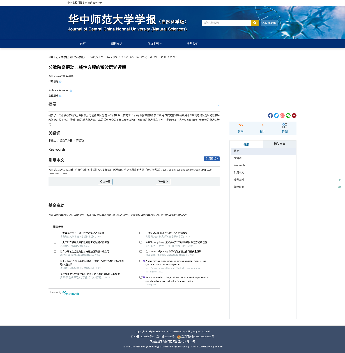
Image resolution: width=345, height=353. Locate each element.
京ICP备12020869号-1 (142, 336)
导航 (246, 144)
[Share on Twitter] (276, 115)
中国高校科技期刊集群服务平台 (85, 3)
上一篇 (106, 182)
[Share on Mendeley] (293, 115)
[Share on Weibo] (282, 115)
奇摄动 (80, 140)
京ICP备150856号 (165, 336)
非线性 (52, 140)
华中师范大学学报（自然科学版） (67, 57)
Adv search (269, 23)
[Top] (339, 180)
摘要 (236, 151)
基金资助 (239, 187)
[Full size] (339, 187)
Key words (239, 165)
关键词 (238, 158)
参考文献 (239, 180)
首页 (83, 43)
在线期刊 (154, 43)
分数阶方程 (66, 140)
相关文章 (279, 144)
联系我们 (192, 43)
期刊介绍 (116, 43)
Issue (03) (112, 57)
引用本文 (239, 172)
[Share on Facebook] (270, 115)
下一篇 (162, 182)
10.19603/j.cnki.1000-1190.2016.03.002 (156, 57)
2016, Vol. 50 (97, 57)
